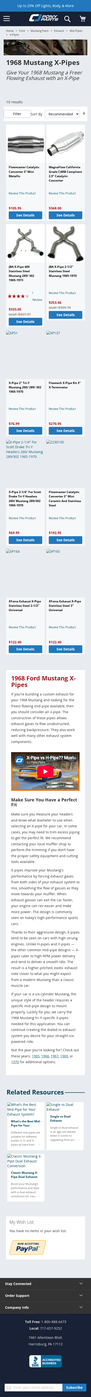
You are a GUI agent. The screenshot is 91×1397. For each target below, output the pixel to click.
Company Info (17, 1307)
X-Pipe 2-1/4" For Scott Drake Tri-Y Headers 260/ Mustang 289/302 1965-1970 (25, 498)
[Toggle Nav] (6, 19)
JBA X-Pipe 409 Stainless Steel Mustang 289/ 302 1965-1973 (21, 273)
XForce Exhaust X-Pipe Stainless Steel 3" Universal (65, 605)
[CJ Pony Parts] (43, 19)
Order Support (17, 1295)
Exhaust (59, 30)
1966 (45, 1056)
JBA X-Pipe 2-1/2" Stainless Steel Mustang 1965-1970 (63, 271)
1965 (36, 1056)
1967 (54, 1056)
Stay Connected (18, 1283)
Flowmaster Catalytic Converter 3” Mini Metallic (24, 171)
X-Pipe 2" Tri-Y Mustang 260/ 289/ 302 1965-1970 (25, 387)
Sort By (36, 114)
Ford (22, 30)
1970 (15, 1062)
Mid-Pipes (76, 30)
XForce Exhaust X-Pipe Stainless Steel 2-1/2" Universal (25, 605)
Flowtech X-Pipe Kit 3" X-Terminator (65, 385)
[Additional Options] (27, 1253)
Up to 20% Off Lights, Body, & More (45, 5)
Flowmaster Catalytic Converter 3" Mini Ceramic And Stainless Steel (65, 498)
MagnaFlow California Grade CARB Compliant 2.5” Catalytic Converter (65, 174)
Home (10, 30)
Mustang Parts (40, 30)
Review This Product (22, 193)
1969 (64, 1056)
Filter (17, 114)
